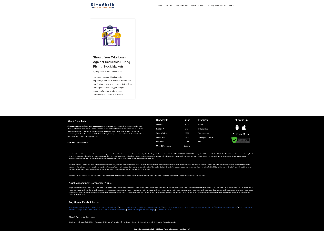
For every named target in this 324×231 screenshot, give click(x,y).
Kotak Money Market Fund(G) (93, 210)
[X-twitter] (236, 134)
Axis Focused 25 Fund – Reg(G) (108, 207)
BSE (186, 129)
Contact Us (160, 129)
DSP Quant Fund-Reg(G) (164, 210)
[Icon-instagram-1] (244, 134)
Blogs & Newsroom (163, 146)
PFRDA (187, 146)
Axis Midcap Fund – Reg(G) (153, 207)
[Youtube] (240, 134)
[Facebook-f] (233, 134)
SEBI (187, 133)
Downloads (160, 137)
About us (159, 125)
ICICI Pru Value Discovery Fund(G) (131, 207)
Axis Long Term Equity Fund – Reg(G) (203, 207)
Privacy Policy (161, 133)
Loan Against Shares (216, 5)
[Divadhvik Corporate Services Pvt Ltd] (102, 5)
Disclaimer (160, 142)
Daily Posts (99, 72)
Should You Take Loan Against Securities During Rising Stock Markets (111, 62)
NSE (187, 125)
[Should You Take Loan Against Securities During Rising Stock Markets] (112, 36)
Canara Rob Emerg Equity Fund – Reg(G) (141, 210)
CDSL (187, 142)
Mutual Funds (182, 5)
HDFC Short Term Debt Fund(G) (115, 210)
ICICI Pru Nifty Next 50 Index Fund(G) (176, 207)
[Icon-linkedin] (247, 134)
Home (159, 5)
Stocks (169, 5)
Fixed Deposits (203, 133)
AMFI (187, 137)
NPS (231, 5)
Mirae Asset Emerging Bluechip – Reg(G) (82, 207)
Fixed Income (197, 5)
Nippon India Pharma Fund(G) (227, 207)
